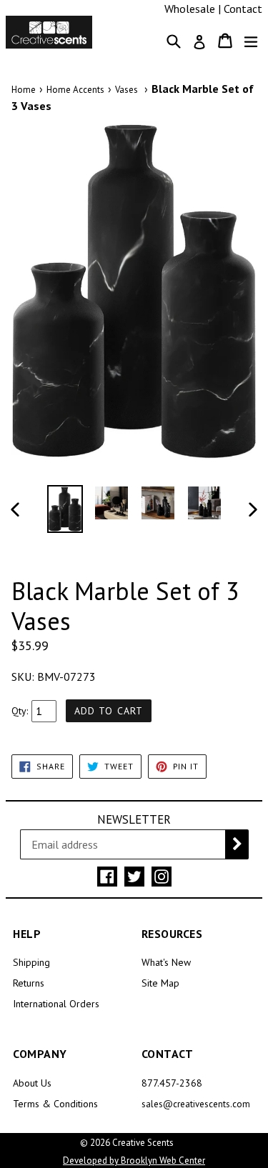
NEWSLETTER (134, 819)
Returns (28, 983)
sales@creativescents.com (196, 1104)
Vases (126, 90)
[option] (65, 509)
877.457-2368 (172, 1083)
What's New (166, 962)
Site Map (160, 983)
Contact (243, 8)
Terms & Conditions (55, 1103)
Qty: (19, 710)
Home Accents (75, 90)
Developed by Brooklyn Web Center (134, 1160)
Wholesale (189, 8)
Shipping (31, 962)
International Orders (56, 1003)
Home (23, 90)
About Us (32, 1083)
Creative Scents (143, 1143)
